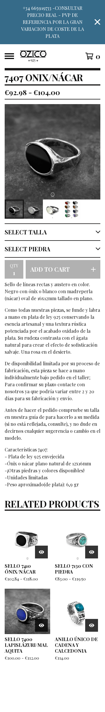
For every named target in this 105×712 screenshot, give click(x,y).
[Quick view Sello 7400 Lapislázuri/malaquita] (41, 625)
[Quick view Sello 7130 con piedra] (91, 552)
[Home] (47, 56)
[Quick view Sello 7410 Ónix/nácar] (41, 552)
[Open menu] (9, 56)
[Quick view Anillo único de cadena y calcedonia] (91, 625)
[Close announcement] (97, 22)
